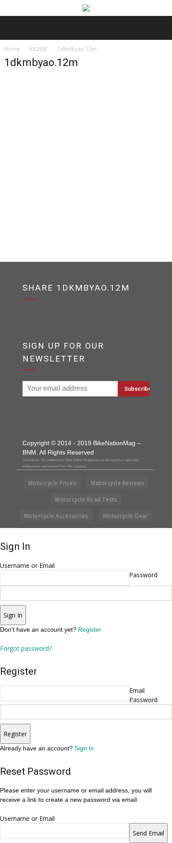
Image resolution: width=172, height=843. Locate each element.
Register (89, 629)
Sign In (84, 748)
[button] (159, 28)
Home (12, 49)
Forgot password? (26, 648)
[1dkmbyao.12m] (86, 185)
